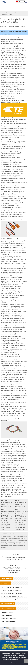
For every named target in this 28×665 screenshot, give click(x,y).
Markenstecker (6, 653)
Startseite (18, 13)
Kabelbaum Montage (7, 14)
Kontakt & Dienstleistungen (10, 659)
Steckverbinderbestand (9, 655)
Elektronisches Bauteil (18, 653)
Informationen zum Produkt (17, 657)
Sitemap (13, 663)
